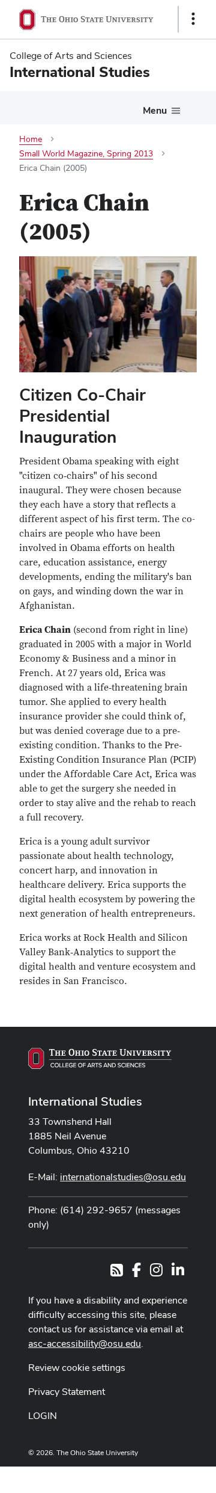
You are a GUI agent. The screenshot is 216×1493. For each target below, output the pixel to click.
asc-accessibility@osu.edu (84, 1343)
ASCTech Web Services (150, 1477)
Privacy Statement (66, 1391)
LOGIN (42, 1415)
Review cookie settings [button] (76, 1367)
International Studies (85, 1101)
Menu (155, 110)
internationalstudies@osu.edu (123, 1177)
